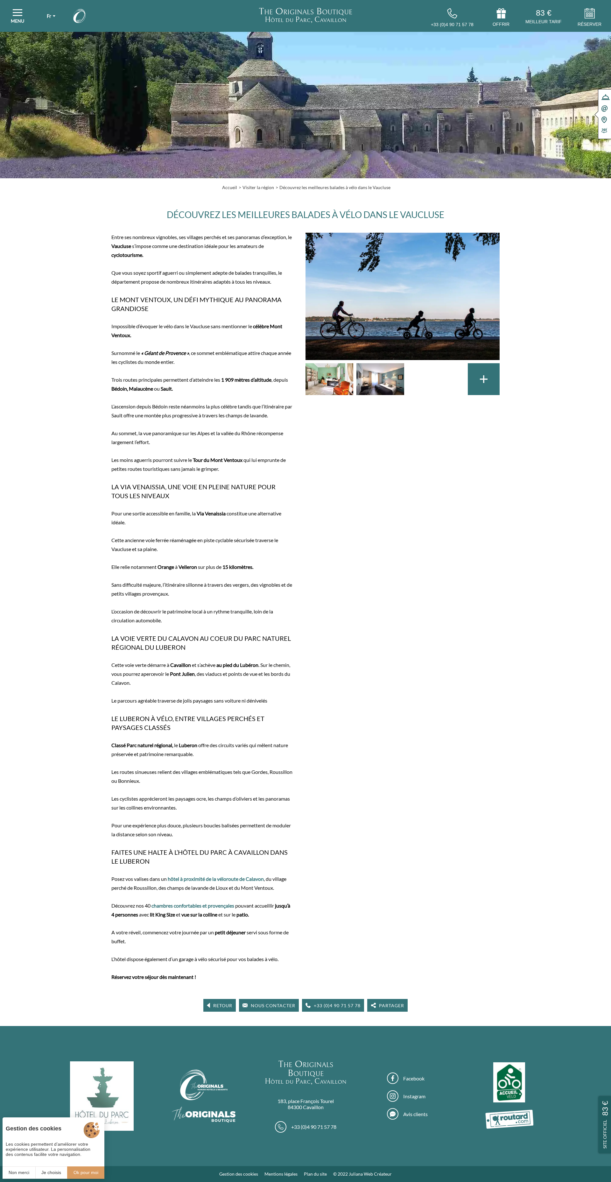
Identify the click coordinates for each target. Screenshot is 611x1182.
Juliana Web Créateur (370, 1174)
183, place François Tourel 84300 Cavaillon (305, 1104)
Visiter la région (258, 187)
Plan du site (315, 1174)
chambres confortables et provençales (192, 905)
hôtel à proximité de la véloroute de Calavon (216, 879)
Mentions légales (281, 1174)
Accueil (229, 187)
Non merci (19, 1172)
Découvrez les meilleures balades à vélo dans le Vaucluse (334, 187)
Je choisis (51, 1172)
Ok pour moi (86, 1172)
